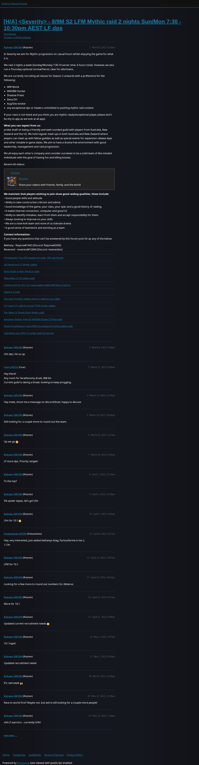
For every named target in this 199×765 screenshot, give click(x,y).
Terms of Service (54, 755)
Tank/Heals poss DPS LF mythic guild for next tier (29, 333)
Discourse (23, 763)
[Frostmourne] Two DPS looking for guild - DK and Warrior (33, 257)
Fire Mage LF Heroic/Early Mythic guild (24, 312)
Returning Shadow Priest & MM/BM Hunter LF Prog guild (33, 319)
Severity (23, 178)
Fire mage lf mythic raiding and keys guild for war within (32, 299)
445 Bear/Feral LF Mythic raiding (20, 264)
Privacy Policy (75, 755)
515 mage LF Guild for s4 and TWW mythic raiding (29, 305)
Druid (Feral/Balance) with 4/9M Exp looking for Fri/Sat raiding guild (38, 326)
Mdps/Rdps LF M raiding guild (19, 278)
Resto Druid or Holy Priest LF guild (21, 271)
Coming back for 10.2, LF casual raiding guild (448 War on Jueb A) (37, 285)
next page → (10, 735)
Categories (19, 755)
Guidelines (35, 755)
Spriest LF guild (12, 292)
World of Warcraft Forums (14, 3)
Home (6, 755)
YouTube (15, 173)
